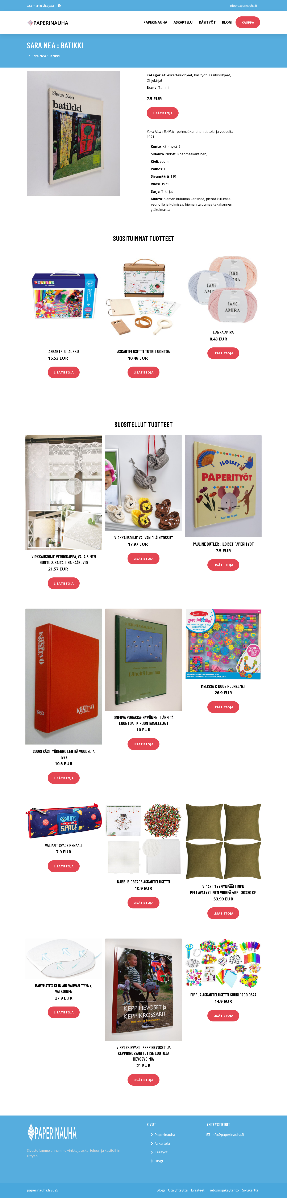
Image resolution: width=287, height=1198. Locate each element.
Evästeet (197, 1190)
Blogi (227, 22)
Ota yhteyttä (178, 1190)
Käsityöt (207, 22)
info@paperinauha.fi (243, 6)
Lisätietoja (162, 113)
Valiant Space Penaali (63, 845)
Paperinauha (165, 1134)
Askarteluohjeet (179, 75)
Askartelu (183, 22)
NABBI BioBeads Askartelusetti (143, 881)
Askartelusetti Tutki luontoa (143, 351)
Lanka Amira (223, 332)
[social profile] (59, 6)
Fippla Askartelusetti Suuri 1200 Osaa (223, 994)
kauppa (248, 22)
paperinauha (155, 22)
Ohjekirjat (154, 80)
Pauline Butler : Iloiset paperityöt (223, 543)
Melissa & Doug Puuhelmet (223, 686)
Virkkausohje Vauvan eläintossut (143, 537)
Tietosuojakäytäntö (223, 1190)
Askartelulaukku (64, 351)
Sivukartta (250, 1190)
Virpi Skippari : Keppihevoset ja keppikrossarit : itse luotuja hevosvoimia (143, 1053)
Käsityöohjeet (219, 75)
